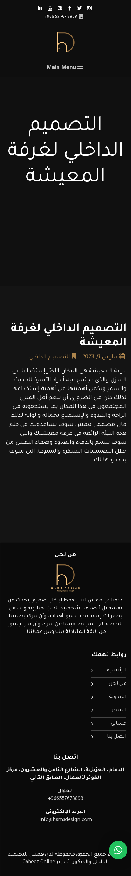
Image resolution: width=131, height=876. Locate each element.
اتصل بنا (116, 737)
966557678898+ (65, 799)
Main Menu (62, 68)
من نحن (117, 684)
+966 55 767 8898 (61, 17)
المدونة (117, 697)
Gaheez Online (39, 862)
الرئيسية (116, 670)
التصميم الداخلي (49, 357)
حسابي (118, 723)
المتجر (119, 710)
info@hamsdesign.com (65, 820)
